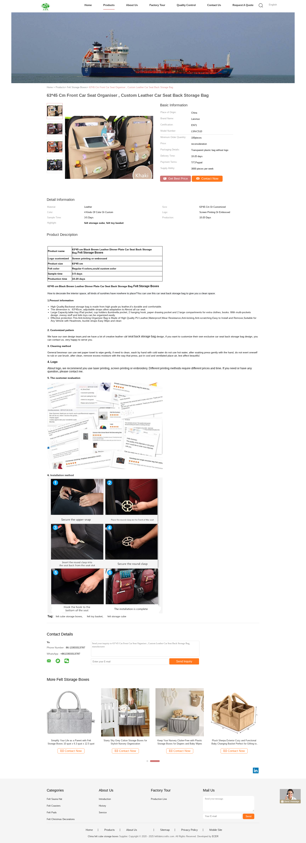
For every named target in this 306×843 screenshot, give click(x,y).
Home (88, 5)
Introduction (105, 799)
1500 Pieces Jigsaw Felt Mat (71, 740)
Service (103, 812)
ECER (215, 836)
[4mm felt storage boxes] (179, 712)
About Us (132, 5)
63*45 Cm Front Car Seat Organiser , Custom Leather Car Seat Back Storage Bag (131, 87)
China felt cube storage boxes (103, 836)
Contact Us (214, 5)
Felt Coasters (54, 805)
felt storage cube (116, 616)
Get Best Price (177, 178)
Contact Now (209, 178)
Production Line (159, 799)
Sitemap (165, 830)
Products (109, 5)
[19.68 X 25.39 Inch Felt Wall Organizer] (125, 712)
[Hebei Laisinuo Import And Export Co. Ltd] (46, 6)
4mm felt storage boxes (180, 740)
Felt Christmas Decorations (61, 819)
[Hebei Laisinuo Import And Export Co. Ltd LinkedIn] (256, 770)
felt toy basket (95, 616)
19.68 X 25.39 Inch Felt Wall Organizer (125, 740)
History (102, 805)
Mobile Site (215, 830)
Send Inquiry (184, 661)
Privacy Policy (189, 830)
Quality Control (186, 5)
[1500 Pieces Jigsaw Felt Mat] (71, 712)
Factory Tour (157, 5)
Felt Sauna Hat (54, 799)
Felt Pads (52, 812)
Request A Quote (243, 5)
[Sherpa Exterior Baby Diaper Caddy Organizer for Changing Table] (234, 712)
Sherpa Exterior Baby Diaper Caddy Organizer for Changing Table (234, 742)
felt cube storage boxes (69, 616)
